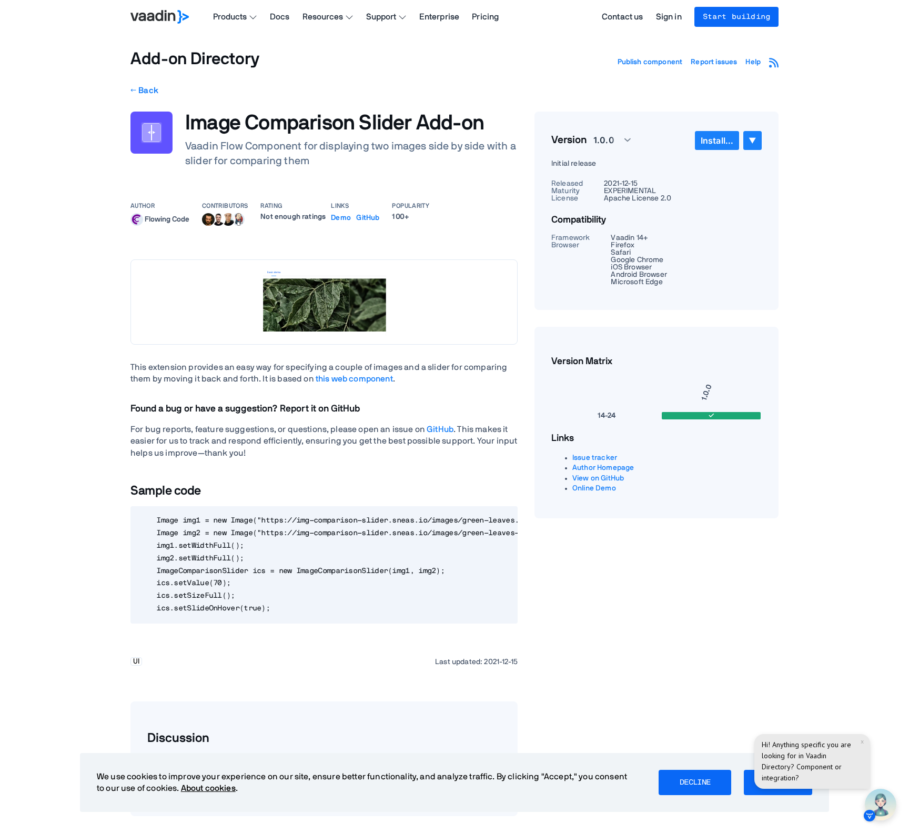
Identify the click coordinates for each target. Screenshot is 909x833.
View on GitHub (598, 478)
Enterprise (439, 17)
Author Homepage (603, 467)
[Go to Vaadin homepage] (159, 17)
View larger (324, 302)
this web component (354, 379)
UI (136, 661)
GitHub (367, 218)
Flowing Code (167, 219)
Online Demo (594, 488)
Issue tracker (594, 457)
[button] (606, 140)
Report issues (714, 62)
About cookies (208, 788)
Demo (341, 218)
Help (753, 62)
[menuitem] (717, 140)
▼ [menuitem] (752, 140)
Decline (695, 782)
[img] (136, 219)
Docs (280, 17)
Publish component (650, 62)
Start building (736, 17)
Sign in (669, 17)
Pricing (485, 17)
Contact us (622, 17)
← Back (144, 90)
